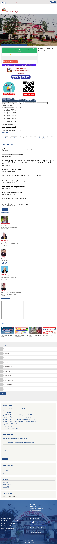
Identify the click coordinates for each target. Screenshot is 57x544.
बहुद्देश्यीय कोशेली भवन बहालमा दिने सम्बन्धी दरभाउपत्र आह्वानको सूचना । (18, 149)
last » (32, 140)
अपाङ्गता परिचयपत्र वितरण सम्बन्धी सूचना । (12, 169)
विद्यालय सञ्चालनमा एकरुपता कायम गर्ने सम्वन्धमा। (13, 192)
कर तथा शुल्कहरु (33, 513)
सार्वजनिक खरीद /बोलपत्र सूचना (37, 508)
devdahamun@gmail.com (11, 530)
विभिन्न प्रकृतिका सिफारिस (9, 128)
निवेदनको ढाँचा (5, 473)
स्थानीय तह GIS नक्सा (7, 425)
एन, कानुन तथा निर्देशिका (35, 511)
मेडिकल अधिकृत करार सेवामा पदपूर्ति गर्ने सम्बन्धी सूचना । (14, 181)
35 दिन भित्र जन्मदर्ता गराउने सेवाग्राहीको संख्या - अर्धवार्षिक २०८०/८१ (15, 438)
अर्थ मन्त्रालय (5, 410)
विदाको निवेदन (5, 450)
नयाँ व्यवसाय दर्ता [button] (8, 384)
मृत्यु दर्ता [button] (6, 357)
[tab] (28, 349)
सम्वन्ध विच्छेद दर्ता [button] (8, 366)
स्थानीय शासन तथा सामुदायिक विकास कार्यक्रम (11, 428)
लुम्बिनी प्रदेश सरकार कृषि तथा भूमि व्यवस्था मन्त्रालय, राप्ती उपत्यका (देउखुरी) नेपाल (17, 414)
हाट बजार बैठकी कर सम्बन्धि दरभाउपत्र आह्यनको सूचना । (15, 198)
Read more (5, 132)
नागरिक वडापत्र (5, 471)
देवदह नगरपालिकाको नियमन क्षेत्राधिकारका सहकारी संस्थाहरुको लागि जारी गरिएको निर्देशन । (22, 175)
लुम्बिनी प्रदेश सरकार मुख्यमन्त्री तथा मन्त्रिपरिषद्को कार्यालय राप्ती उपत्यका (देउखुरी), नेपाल (19, 419)
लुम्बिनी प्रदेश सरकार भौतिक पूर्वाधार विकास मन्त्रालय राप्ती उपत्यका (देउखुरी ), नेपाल (17, 417)
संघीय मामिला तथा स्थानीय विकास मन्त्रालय (10, 423)
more (4, 209)
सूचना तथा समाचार (34, 506)
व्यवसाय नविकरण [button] (8, 389)
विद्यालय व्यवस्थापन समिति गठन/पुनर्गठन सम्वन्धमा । (13, 187)
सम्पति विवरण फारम (6, 455)
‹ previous (14, 137)
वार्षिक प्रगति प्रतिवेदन (7, 482)
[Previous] (2, 331)
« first (6, 137)
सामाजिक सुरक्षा (5, 470)
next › (25, 140)
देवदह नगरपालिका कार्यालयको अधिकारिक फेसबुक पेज (39, 527)
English (13, 2)
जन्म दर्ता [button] (6, 348)
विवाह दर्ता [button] (7, 353)
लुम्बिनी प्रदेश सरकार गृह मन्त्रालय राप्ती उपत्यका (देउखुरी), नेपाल (14, 416)
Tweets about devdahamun (36, 532)
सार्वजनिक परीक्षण (6, 487)
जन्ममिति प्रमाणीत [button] (8, 371)
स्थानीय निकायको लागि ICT (7, 426)
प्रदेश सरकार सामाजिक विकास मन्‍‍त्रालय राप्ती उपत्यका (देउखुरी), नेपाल (15, 408)
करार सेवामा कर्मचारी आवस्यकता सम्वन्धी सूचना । (13, 154)
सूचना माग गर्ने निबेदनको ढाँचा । (8, 446)
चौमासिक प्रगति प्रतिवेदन (7, 484)
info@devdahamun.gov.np (10, 528)
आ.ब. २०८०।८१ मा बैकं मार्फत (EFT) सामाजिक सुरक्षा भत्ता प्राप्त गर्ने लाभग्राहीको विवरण (18, 442)
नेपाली (17, 2)
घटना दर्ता (4, 468)
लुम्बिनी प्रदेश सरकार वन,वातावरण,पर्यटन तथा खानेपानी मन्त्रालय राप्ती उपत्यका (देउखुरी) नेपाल (19, 421)
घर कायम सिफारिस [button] (9, 380)
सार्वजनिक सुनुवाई (6, 486)
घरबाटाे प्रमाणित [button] (8, 375)
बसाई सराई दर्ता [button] (8, 362)
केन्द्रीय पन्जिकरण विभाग (7, 412)
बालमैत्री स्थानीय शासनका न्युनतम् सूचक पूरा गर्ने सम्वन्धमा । (15, 204)
